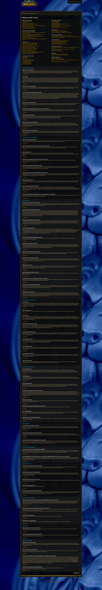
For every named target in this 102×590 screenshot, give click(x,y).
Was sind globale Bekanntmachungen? (28, 60)
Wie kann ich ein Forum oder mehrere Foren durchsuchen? (60, 40)
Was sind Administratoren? (55, 21)
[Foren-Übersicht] (30, 5)
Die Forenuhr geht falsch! (26, 33)
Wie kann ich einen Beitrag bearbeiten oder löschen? (29, 43)
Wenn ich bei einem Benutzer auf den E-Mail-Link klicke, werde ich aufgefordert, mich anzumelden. (34, 39)
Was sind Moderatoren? (55, 22)
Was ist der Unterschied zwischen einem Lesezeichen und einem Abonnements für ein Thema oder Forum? (65, 48)
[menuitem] (79, 1)
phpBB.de (40, 168)
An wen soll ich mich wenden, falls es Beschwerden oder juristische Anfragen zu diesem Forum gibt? (65, 60)
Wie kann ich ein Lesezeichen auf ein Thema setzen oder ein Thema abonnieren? (63, 49)
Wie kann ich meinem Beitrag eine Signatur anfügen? (29, 44)
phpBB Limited (34, 168)
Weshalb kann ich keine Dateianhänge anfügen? (29, 49)
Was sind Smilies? (25, 58)
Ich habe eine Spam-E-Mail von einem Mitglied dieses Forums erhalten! (62, 32)
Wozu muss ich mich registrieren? (27, 21)
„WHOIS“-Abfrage (37, 557)
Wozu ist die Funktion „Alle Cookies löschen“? (29, 28)
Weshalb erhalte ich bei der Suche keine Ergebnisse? (59, 41)
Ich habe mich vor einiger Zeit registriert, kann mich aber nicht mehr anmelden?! (33, 25)
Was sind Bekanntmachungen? (26, 61)
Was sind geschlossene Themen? (27, 63)
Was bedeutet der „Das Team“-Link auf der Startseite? (59, 27)
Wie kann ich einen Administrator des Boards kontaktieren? (60, 61)
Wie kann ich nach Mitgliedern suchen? (57, 43)
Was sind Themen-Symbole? (26, 64)
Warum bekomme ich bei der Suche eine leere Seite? (59, 42)
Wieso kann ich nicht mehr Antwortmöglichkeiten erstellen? (30, 46)
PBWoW (39, 579)
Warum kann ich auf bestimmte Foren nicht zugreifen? (30, 48)
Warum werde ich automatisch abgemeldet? (28, 27)
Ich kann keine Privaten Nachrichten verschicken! (59, 30)
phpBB (48, 580)
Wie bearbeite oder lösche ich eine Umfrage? (28, 47)
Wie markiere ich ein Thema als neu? (27, 53)
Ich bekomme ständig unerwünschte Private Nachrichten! (60, 31)
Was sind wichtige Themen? (26, 62)
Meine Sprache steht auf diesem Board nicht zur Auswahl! (30, 35)
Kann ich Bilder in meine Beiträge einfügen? (28, 59)
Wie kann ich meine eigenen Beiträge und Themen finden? (60, 44)
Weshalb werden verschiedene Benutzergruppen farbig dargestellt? (61, 25)
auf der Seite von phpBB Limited (62, 544)
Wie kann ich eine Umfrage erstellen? (27, 45)
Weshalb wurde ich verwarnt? (26, 50)
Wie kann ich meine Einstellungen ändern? (28, 31)
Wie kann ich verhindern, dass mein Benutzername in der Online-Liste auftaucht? (34, 32)
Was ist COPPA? (24, 22)
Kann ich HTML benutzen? (26, 57)
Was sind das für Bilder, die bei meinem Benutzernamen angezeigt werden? (33, 36)
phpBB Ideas (68, 550)
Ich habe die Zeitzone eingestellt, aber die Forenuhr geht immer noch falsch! (33, 34)
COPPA (75, 93)
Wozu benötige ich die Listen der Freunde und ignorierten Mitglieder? (61, 35)
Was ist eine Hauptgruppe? (55, 26)
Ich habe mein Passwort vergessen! (27, 26)
